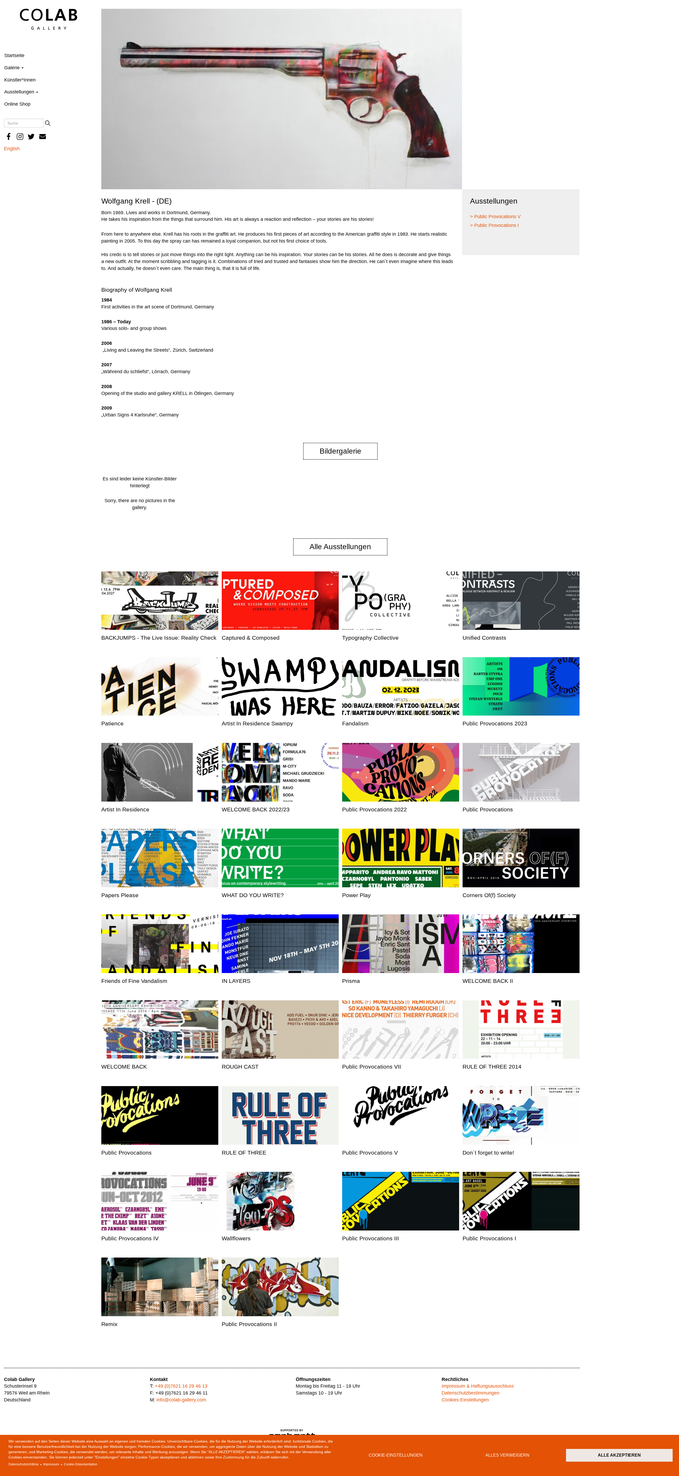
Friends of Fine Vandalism (134, 981)
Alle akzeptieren (619, 1455)
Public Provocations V (370, 1153)
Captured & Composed (251, 638)
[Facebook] (9, 136)
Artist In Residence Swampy (257, 723)
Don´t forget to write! (488, 1153)
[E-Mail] (42, 136)
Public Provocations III (370, 1238)
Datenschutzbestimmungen (470, 1393)
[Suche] (47, 123)
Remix (109, 1324)
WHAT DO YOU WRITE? (253, 895)
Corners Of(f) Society (489, 895)
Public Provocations (488, 809)
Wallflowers (236, 1238)
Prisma (351, 981)
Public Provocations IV (130, 1238)
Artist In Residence (125, 809)
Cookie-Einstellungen (396, 1455)
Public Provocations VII (371, 1067)
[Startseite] (48, 18)
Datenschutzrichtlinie (23, 1464)
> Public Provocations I (494, 225)
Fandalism (355, 723)
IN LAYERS (236, 981)
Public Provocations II (249, 1324)
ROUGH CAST (240, 1067)
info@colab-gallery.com (181, 1399)
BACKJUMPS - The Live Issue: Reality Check (158, 638)
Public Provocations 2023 (495, 723)
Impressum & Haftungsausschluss (478, 1386)
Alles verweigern (507, 1455)
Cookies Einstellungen (465, 1399)
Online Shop (17, 104)
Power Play (356, 895)
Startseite (14, 55)
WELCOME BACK (124, 1067)
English (12, 148)
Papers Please (119, 895)
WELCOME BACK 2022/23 (256, 809)
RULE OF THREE (244, 1153)
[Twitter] (31, 136)
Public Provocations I (489, 1238)
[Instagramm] (20, 136)
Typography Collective (370, 638)
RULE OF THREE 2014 (492, 1067)
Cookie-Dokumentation (80, 1464)
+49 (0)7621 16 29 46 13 (181, 1386)
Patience (112, 723)
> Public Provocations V (495, 216)
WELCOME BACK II (488, 981)
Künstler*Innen (20, 80)
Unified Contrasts (484, 638)
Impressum (51, 1464)
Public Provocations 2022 (374, 809)
